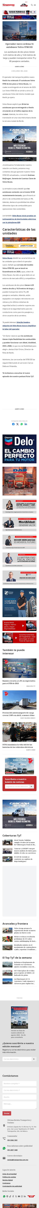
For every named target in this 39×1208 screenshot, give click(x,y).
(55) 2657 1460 (12, 1150)
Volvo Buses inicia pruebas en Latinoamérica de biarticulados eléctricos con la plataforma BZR (19, 219)
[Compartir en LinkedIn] (26, 424)
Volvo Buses (7, 258)
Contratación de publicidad (12, 1186)
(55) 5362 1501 (12, 1140)
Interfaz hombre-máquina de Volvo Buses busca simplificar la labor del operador (19, 325)
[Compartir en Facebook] (13, 424)
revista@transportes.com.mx (17, 1160)
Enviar (6, 1113)
